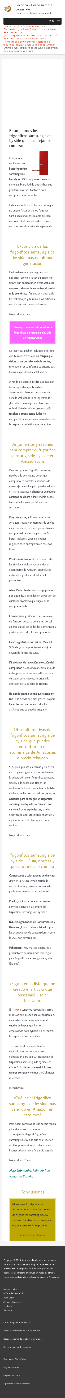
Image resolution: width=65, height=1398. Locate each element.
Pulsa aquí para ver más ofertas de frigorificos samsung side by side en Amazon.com (32, 332)
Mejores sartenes (11, 1367)
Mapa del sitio (10, 1289)
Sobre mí (7, 1310)
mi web (17, 1009)
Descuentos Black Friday (14, 1359)
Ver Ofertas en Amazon (32, 1235)
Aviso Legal (8, 1297)
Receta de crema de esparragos (17, 1347)
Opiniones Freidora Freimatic (16, 1383)
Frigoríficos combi (11, 1375)
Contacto (7, 1306)
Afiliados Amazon (11, 1301)
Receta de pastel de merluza (16, 1322)
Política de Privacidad (13, 1293)
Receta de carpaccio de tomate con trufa (22, 1330)
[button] (52, 21)
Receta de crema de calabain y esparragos (22, 1338)
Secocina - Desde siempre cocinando (34, 7)
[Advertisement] (32, 93)
